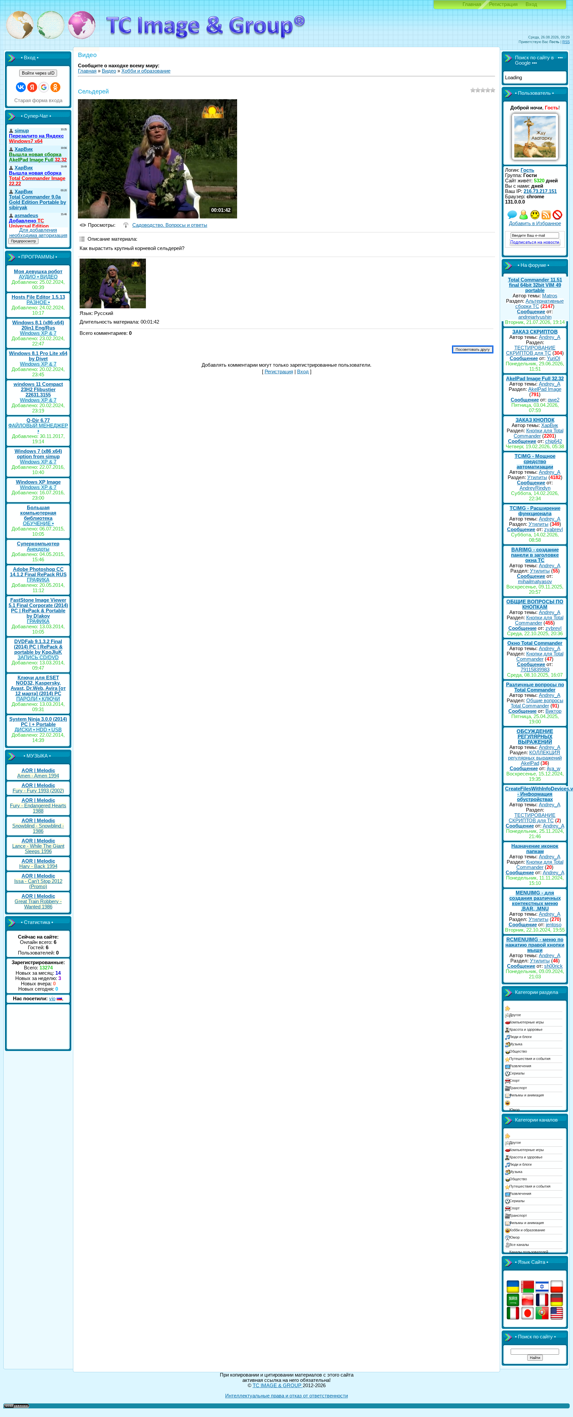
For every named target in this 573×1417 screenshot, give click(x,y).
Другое (515, 1015)
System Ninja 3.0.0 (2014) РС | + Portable (38, 721)
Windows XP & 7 (38, 333)
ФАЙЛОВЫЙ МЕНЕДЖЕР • (38, 428)
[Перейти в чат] (535, 218)
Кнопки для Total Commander (538, 433)
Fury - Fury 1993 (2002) (38, 790)
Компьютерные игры (526, 1022)
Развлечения (520, 1066)
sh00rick (553, 966)
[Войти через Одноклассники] (55, 87)
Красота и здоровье (525, 1029)
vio (52, 998)
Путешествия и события (529, 1059)
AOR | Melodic (38, 770)
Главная (472, 4)
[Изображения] (113, 283)
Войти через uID (38, 73)
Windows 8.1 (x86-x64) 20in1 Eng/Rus (38, 325)
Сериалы (517, 1073)
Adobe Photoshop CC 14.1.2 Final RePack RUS (38, 572)
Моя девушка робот (38, 271)
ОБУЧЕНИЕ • (38, 523)
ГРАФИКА (38, 580)
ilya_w (553, 768)
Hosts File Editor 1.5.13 (38, 297)
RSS (566, 42)
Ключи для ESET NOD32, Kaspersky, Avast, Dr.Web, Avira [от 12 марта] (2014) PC (38, 685)
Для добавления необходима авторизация (38, 232)
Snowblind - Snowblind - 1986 (38, 828)
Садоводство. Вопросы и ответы (169, 225)
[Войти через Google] (43, 87)
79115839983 (535, 669)
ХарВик (549, 425)
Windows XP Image (38, 482)
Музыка (515, 1044)
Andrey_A (549, 337)
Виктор (553, 711)
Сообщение (531, 311)
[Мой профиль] (524, 218)
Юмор (514, 1110)
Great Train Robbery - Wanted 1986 (38, 904)
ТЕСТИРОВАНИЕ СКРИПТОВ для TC (530, 350)
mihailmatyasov (535, 581)
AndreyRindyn (535, 488)
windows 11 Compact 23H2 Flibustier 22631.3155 (38, 390)
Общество (518, 1051)
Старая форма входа (38, 100)
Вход (531, 4)
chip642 (553, 441)
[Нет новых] (512, 218)
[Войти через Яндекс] (32, 87)
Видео (109, 71)
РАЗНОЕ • (38, 302)
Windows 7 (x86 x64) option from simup (38, 454)
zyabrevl (553, 529)
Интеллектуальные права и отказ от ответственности (286, 1395)
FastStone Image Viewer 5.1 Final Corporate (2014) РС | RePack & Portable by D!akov (38, 608)
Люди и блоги (520, 1037)
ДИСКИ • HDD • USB (38, 729)
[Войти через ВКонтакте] (21, 87)
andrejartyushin (534, 317)
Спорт (514, 1080)
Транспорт (518, 1088)
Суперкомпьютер (38, 543)
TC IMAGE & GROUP (278, 1385)
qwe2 (553, 399)
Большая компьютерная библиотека (38, 513)
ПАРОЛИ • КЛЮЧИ (38, 699)
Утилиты (537, 477)
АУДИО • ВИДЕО (38, 276)
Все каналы (519, 1245)
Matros (549, 295)
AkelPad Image (544, 389)
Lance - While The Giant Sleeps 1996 (38, 848)
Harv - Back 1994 (38, 866)
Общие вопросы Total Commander (537, 703)
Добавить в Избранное (535, 223)
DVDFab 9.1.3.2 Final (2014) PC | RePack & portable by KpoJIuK (38, 647)
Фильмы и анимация (526, 1095)
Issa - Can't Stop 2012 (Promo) (38, 884)
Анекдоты (38, 549)
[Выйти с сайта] (557, 218)
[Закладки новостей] (546, 218)
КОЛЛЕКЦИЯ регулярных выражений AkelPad (535, 758)
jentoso (553, 924)
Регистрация (503, 4)
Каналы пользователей (528, 1252)
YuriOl (553, 358)
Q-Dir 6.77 (38, 420)
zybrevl (553, 628)
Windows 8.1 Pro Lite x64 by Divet (38, 356)
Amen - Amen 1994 (38, 775)
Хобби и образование (145, 71)
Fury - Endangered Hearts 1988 (38, 808)
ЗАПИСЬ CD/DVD (38, 657)
